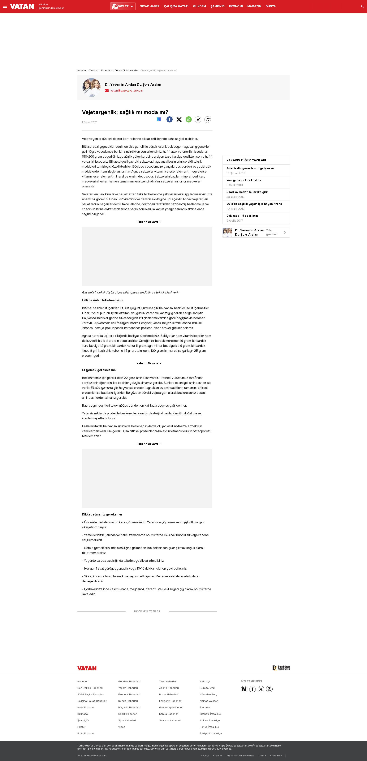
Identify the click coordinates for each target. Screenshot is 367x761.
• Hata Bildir (276, 756)
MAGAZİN (254, 6)
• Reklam (261, 756)
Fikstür (81, 727)
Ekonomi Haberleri (129, 694)
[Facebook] (252, 689)
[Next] (244, 689)
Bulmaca (82, 714)
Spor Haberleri (127, 720)
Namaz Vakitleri (209, 701)
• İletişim (217, 756)
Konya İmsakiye (209, 727)
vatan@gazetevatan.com (126, 90)
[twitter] (261, 689)
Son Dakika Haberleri (90, 688)
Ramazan (205, 707)
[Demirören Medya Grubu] (281, 668)
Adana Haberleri (169, 688)
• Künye (205, 756)
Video (121, 727)
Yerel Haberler (167, 681)
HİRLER (121, 6)
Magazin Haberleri (129, 707)
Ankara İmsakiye (210, 720)
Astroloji (205, 681)
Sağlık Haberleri (127, 714)
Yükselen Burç (208, 694)
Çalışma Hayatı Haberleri (92, 701)
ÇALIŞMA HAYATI (176, 6)
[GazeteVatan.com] (87, 668)
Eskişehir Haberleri (170, 701)
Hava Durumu (85, 707)
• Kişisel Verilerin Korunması (240, 756)
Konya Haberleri (169, 714)
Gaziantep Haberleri (171, 707)
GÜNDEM (199, 6)
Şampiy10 (83, 720)
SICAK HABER (149, 6)
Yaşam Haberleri (128, 688)
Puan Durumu (85, 733)
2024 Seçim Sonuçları (90, 694)
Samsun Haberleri (170, 720)
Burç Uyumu (207, 688)
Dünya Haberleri (128, 701)
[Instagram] (269, 689)
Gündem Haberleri (129, 681)
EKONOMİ (236, 6)
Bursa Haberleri (168, 694)
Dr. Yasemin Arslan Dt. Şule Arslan (120, 70)
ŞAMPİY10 (217, 6)
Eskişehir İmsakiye (211, 733)
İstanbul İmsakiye (210, 714)
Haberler (82, 70)
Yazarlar (93, 70)
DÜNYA (271, 6)
